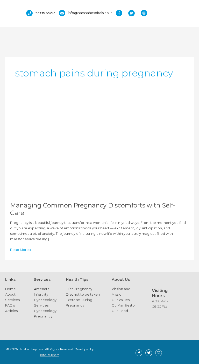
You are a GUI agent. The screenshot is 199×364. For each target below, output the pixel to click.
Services (12, 300)
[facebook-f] (121, 13)
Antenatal (42, 289)
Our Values (121, 300)
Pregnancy (43, 316)
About (10, 294)
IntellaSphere (49, 355)
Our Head (120, 311)
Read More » (20, 250)
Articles (11, 311)
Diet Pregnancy (79, 289)
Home (10, 289)
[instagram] (145, 13)
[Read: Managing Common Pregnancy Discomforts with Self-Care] (99, 146)
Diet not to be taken (83, 294)
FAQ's (10, 305)
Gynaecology (45, 300)
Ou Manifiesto (123, 305)
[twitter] (134, 13)
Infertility (41, 294)
